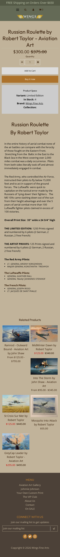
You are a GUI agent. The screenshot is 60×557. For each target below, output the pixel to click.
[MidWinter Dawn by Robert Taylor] (44, 333)
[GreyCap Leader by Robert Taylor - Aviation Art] (15, 441)
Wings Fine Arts (34, 103)
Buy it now (30, 79)
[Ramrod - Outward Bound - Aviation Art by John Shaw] (15, 333)
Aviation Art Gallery (30, 485)
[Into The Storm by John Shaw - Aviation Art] (44, 366)
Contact (30, 504)
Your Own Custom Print (30, 493)
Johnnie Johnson (30, 489)
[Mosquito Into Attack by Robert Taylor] (44, 406)
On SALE (30, 508)
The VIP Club (30, 496)
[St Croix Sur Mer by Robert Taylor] (15, 404)
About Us (30, 501)
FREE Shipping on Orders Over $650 (30, 3)
